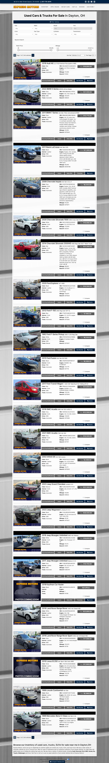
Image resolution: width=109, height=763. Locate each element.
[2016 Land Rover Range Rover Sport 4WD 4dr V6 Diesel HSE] (27, 641)
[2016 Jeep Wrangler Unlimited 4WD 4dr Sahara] (27, 541)
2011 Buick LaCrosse (55, 147)
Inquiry (59, 80)
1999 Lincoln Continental (55, 690)
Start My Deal (79, 80)
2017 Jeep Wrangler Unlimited (59, 561)
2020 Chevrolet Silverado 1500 (63, 220)
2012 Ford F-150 (56, 311)
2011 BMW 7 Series (60, 113)
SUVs (64, 747)
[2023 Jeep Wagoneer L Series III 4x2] (27, 515)
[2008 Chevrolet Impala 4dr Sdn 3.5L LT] (27, 187)
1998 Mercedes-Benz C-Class (59, 716)
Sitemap (56, 759)
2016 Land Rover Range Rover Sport (65, 636)
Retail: (19, 45)
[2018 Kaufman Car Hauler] (27, 590)
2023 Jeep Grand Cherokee (57, 484)
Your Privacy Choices (63, 759)
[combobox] (24, 28)
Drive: (43, 70)
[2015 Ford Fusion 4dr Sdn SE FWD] (27, 364)
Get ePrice (86, 588)
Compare (87, 76)
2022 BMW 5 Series (57, 89)
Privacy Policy (60, 758)
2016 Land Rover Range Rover (61, 608)
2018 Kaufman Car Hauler (53, 584)
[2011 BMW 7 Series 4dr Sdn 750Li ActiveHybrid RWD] (27, 118)
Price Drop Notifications (48, 80)
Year (16, 25)
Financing (79, 173)
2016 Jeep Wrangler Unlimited (60, 535)
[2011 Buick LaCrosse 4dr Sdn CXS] (27, 153)
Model (55, 25)
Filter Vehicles (55, 22)
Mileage (58, 45)
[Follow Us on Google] (94, 2)
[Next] (33, 55)
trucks (61, 747)
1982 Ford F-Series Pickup (59, 334)
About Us (50, 758)
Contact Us (55, 758)
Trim (74, 25)
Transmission (76, 31)
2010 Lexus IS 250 (58, 661)
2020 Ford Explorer (53, 283)
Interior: (44, 68)
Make (35, 25)
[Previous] (14, 55)
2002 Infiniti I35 (53, 457)
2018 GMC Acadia (57, 409)
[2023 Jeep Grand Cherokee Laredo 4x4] (27, 490)
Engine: (61, 68)
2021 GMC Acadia (54, 433)
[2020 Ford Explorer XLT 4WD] (27, 289)
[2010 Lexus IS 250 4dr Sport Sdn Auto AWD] (27, 667)
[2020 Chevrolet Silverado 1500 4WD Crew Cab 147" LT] (27, 225)
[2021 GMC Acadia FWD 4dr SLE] (27, 439)
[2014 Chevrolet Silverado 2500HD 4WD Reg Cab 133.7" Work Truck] (27, 249)
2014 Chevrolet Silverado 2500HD (67, 243)
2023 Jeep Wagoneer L (56, 510)
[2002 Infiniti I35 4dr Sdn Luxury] (27, 462)
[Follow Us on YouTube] (91, 2)
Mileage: (61, 72)
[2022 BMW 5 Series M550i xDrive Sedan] (27, 95)
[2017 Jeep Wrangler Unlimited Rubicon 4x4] (27, 566)
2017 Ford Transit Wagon (65, 384)
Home (47, 758)
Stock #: (61, 74)
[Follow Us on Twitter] (88, 2)
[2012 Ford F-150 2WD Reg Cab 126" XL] (27, 316)
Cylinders (56, 31)
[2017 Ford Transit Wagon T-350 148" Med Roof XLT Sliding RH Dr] (27, 389)
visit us (40, 753)
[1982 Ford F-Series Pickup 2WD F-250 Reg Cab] (27, 340)
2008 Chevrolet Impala (57, 182)
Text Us (91, 80)
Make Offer (69, 80)
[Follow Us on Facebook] (86, 2)
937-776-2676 (46, 1)
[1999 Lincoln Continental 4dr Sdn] (27, 696)
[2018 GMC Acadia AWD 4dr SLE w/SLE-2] (27, 415)
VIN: (60, 66)
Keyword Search (19, 40)
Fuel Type (36, 31)
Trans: (44, 72)
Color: (44, 66)
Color (16, 31)
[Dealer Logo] (26, 7)
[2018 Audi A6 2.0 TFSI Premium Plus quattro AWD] (27, 69)
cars (57, 747)
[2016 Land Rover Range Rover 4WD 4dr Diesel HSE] (27, 614)
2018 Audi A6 (59, 63)
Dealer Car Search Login (44, 759)
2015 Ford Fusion (54, 358)
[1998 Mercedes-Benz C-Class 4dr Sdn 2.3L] (27, 722)
